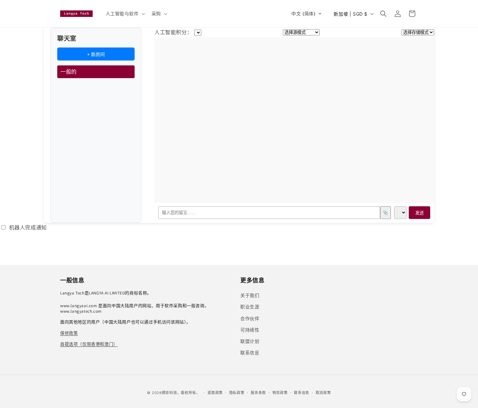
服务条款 (258, 392)
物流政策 (280, 392)
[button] (125, 13)
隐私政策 (237, 392)
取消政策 (323, 392)
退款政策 (215, 392)
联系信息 (301, 392)
